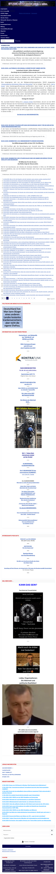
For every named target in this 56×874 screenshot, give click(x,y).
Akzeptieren (4, 11)
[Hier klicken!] (28, 357)
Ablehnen (12, 11)
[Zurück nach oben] (53, 871)
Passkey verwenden (29, 841)
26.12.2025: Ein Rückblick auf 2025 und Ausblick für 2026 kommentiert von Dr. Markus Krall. (27, 182)
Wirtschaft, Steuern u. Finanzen (9, 20)
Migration (3, 31)
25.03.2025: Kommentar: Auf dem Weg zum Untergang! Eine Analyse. (21, 209)
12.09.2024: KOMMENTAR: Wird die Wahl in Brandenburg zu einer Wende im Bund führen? (26, 232)
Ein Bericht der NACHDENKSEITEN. (28, 114)
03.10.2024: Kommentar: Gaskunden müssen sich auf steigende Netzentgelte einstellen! (25, 228)
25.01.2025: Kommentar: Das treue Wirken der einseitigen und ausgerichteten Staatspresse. (26, 217)
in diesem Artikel (27, 102)
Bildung (3, 26)
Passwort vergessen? (7, 849)
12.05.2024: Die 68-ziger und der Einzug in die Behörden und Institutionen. (22, 258)
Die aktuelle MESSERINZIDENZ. (28, 508)
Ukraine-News (4, 17)
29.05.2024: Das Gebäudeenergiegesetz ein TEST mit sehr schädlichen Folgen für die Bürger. (27, 248)
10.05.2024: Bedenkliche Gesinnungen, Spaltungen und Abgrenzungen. (21, 260)
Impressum (46, 869)
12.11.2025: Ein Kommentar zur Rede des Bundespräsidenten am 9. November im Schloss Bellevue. (28, 185)
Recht (2, 22)
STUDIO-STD (5, 776)
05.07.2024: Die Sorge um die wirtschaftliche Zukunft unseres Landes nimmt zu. (24, 243)
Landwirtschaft (6, 770)
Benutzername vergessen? (9, 851)
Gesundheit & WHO (6, 15)
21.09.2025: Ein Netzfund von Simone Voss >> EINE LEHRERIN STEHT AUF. (22, 195)
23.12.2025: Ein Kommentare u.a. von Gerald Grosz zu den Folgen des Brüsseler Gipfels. (26, 184)
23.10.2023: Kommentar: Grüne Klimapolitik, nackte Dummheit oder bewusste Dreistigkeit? (26, 295)
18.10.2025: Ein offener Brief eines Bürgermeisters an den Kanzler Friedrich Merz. (24, 187)
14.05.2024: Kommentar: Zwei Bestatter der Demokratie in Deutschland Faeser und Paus (26, 257)
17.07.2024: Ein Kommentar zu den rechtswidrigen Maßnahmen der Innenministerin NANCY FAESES (28, 242)
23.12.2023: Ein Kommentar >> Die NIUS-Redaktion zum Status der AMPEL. (22, 285)
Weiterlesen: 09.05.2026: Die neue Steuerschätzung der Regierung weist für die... (24, 136)
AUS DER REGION (7, 768)
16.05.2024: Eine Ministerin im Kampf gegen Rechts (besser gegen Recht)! (22, 255)
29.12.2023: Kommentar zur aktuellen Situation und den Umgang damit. (21, 283)
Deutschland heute (6, 24)
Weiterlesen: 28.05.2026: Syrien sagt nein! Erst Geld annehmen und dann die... (23, 63)
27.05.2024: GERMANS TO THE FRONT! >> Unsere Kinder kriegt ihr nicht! (22, 250)
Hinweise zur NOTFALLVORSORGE (11, 774)
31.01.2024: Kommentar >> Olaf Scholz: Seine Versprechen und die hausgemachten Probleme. (27, 278)
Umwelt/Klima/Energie (7, 29)
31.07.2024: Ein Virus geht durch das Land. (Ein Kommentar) (18, 237)
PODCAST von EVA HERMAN (28, 539)
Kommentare (4, 35)
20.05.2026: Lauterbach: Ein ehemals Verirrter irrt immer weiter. (23, 68)
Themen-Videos (5, 37)
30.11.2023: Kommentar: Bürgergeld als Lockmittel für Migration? (20, 290)
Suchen (18, 41)
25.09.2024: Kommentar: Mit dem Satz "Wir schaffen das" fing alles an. (21, 230)
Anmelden (28, 846)
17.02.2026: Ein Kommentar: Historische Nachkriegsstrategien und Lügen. (22, 180)
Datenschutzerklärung (47, 871)
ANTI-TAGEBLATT (7, 772)
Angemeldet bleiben (9, 838)
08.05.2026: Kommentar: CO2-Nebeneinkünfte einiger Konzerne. (22, 141)
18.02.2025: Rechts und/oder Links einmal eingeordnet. (17, 212)
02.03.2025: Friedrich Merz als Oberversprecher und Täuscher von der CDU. (23, 210)
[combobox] (7, 40)
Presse (2, 33)
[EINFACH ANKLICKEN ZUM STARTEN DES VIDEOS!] (28, 615)
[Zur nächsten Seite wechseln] (31, 298)
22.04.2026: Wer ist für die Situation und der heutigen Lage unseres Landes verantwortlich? (27, 179)
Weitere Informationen (24, 13)
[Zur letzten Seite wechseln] (34, 298)
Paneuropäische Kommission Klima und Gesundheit (17, 84)
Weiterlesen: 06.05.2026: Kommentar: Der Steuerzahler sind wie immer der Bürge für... (25, 174)
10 (29, 298)
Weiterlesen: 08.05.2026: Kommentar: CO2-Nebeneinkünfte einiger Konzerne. (23, 153)
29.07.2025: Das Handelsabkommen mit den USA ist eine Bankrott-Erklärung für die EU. (26, 197)
